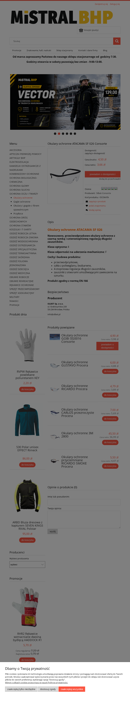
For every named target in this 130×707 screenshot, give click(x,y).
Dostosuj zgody (48, 689)
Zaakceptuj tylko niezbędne (21, 689)
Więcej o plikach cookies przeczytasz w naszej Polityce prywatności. (36, 682)
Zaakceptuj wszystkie (72, 689)
